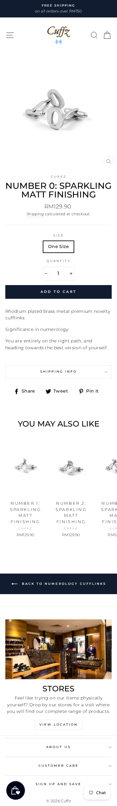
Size (58, 235)
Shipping (35, 214)
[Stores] (58, 649)
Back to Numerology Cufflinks (63, 584)
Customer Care (58, 766)
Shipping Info (58, 372)
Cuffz (58, 177)
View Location (58, 725)
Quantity (58, 261)
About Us (58, 747)
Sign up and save (59, 784)
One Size (58, 246)
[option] (58, 8)
